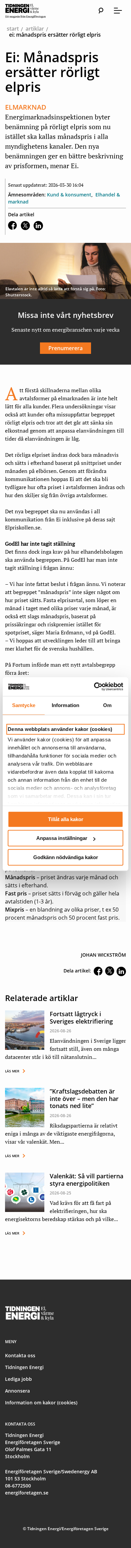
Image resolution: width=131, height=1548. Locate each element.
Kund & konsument (69, 194)
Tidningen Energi (24, 1367)
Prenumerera (65, 348)
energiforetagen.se (26, 1492)
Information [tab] (65, 705)
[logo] (32, 11)
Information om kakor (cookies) (41, 1402)
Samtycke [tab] (23, 705)
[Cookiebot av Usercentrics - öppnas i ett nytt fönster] (94, 686)
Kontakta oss (20, 1355)
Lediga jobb (18, 1379)
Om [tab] (107, 705)
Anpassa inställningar (61, 838)
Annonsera (17, 1391)
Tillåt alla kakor (65, 819)
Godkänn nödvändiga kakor (65, 857)
